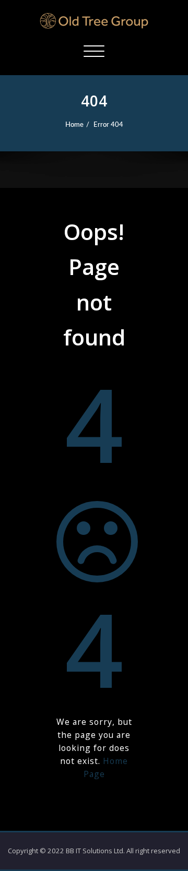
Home (74, 124)
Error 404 (108, 124)
